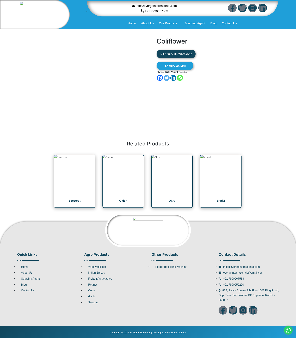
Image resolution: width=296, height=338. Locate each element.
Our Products (168, 23)
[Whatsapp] (180, 78)
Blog (213, 23)
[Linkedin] (173, 78)
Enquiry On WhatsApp (177, 54)
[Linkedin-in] (262, 8)
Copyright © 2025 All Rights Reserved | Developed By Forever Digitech (148, 332)
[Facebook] (160, 78)
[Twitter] (242, 8)
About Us (147, 23)
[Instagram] (252, 8)
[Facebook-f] (232, 8)
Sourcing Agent (194, 23)
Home (132, 23)
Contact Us (229, 23)
